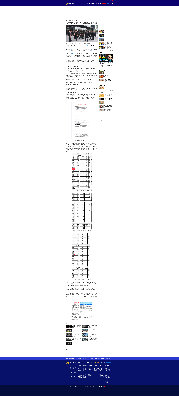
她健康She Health (96, 368)
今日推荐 (100, 52)
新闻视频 (79, 365)
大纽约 (70, 358)
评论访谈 (99, 3)
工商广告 (106, 382)
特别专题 (100, 115)
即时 (94, 3)
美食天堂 (100, 370)
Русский (102, 358)
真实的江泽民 (107, 374)
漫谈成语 (89, 371)
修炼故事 (106, 381)
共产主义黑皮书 (107, 377)
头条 (90, 3)
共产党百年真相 (107, 369)
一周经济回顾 (80, 375)
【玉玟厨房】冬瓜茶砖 (107, 72)
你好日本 (100, 368)
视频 (87, 3)
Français (99, 358)
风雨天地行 (107, 376)
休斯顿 (81, 358)
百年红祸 (106, 375)
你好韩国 (100, 369)
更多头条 (111, 50)
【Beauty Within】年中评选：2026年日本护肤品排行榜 (108, 80)
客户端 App (98, 386)
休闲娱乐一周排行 (102, 70)
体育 (75, 368)
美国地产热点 (90, 375)
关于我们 (71, 386)
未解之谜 (89, 367)
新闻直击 (79, 371)
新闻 (85, 3)
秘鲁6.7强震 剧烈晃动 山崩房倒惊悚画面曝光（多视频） (108, 39)
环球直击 (79, 368)
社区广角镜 (79, 376)
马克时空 (84, 377)
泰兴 (72, 49)
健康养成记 (95, 370)
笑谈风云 (89, 368)
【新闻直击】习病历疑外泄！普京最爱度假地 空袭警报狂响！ (108, 47)
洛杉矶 (76, 358)
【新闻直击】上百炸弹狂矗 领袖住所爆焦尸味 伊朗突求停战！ (108, 32)
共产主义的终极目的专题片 (103, 118)
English (95, 358)
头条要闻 (71, 372)
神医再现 (95, 371)
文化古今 (89, 374)
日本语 (106, 358)
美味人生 (100, 371)
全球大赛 (74, 376)
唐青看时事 (85, 375)
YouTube (112, 0)
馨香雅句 (89, 370)
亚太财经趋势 (80, 377)
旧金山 (86, 358)
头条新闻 (100, 23)
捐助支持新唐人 (93, 362)
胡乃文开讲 (95, 369)
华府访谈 (79, 374)
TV (108, 3)
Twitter (110, 0)
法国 (83, 358)
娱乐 (75, 367)
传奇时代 (106, 368)
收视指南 (75, 386)
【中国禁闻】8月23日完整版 (76, 329)
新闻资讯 (69, 20)
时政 (74, 20)
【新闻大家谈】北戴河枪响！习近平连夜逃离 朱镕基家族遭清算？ (108, 36)
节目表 (84, 362)
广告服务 (90, 386)
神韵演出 (71, 376)
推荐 (92, 3)
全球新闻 (79, 367)
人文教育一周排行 (102, 85)
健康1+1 (95, 367)
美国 (70, 368)
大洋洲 (78, 358)
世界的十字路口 (85, 376)
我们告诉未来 (101, 120)
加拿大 (73, 358)
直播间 (88, 362)
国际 (70, 367)
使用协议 (83, 386)
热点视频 (74, 372)
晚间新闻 (79, 370)
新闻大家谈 (85, 367)
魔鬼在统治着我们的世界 (109, 371)
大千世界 (100, 374)
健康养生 (95, 365)
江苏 (67, 68)
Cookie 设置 (89, 394)
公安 (72, 53)
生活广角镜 (101, 367)
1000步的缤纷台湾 (101, 377)
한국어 (108, 358)
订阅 (108, 362)
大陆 (72, 20)
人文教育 (90, 365)
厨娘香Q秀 (101, 375)
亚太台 (89, 358)
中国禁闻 (79, 369)
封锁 (91, 50)
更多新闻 (111, 90)
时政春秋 (84, 370)
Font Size (93, 45)
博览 (96, 3)
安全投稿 (86, 386)
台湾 (73, 368)
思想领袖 (84, 371)
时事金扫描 (85, 369)
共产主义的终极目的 (108, 370)
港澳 (73, 367)
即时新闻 (71, 373)
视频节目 (79, 362)
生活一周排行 (101, 92)
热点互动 (84, 368)
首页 (66, 20)
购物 (98, 362)
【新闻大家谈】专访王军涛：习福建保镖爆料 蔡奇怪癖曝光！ (108, 43)
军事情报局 (85, 374)
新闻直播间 (104, 3)
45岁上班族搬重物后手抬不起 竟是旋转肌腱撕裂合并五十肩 (108, 106)
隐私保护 (79, 386)
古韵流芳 (89, 369)
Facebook (109, 0)
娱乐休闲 (101, 365)
